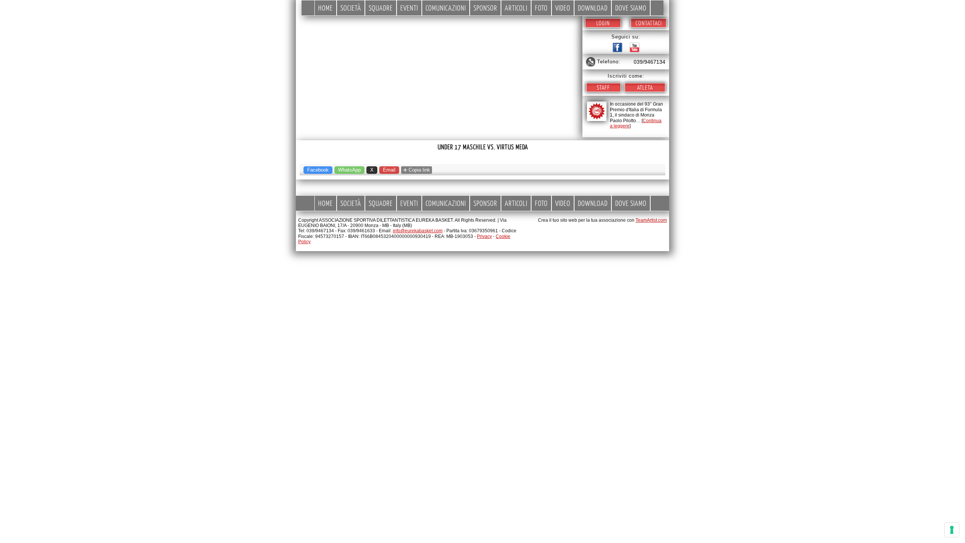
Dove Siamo (630, 7)
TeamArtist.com (651, 220)
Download (593, 7)
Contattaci (649, 22)
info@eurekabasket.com (418, 230)
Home (325, 7)
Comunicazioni (446, 7)
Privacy (484, 236)
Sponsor (485, 7)
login (603, 22)
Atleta (645, 87)
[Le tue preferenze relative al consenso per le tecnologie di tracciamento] (952, 530)
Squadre (381, 7)
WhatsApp (349, 170)
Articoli (516, 7)
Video (562, 7)
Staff (603, 87)
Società (350, 7)
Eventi (409, 7)
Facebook (318, 170)
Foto (541, 7)
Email (389, 170)
